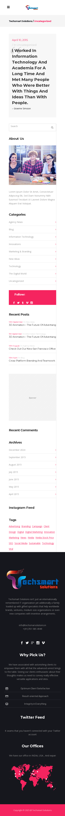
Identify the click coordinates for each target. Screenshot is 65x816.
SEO (11, 543)
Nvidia (31, 537)
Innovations (15, 244)
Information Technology (21, 236)
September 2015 (17, 457)
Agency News (16, 222)
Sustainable (35, 543)
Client (46, 526)
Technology (15, 266)
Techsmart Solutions (20, 21)
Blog (11, 229)
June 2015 (14, 479)
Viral (11, 548)
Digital (20, 531)
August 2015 (15, 464)
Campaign (37, 526)
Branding (26, 526)
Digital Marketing (34, 531)
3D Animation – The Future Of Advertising (32, 324)
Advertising (14, 526)
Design (12, 531)
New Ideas (14, 258)
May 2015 (14, 486)
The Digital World (18, 273)
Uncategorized (26, 44)
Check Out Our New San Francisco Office (32, 348)
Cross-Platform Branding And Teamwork (32, 360)
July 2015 (13, 471)
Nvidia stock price (44, 537)
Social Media (21, 543)
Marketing (14, 537)
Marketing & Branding (20, 251)
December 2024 (17, 449)
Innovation (49, 531)
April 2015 (14, 494)
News (23, 537)
